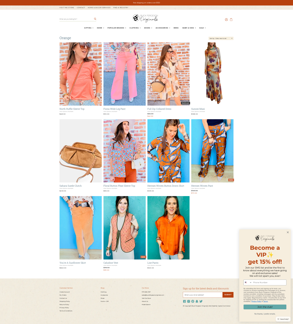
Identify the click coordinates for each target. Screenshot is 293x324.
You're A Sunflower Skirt (73, 262)
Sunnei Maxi (198, 108)
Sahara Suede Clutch (71, 185)
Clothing (134, 28)
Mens (176, 28)
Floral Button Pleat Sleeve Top (119, 185)
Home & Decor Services (99, 7)
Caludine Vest (110, 262)
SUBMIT (228, 295)
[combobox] (248, 282)
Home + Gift (105, 301)
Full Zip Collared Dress (159, 108)
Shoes (147, 28)
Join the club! (265, 307)
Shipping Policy (65, 301)
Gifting (88, 28)
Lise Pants (152, 262)
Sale (201, 28)
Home (100, 28)
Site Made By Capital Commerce (219, 306)
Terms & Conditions (66, 311)
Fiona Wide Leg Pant (114, 108)
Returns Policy (64, 304)
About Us (145, 301)
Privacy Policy (64, 307)
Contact (81, 7)
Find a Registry (120, 7)
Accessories (162, 28)
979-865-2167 (146, 292)
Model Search (146, 304)
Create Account (65, 292)
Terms (265, 301)
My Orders (63, 295)
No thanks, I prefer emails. (264, 313)
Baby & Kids (189, 28)
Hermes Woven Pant (202, 185)
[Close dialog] (288, 232)
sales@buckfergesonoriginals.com (153, 295)
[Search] (93, 19)
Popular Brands (116, 28)
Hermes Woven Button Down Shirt (165, 185)
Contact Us (63, 298)
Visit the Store (67, 7)
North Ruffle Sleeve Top (72, 108)
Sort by (212, 38)
